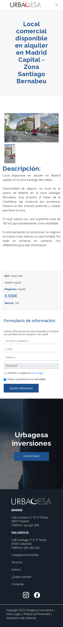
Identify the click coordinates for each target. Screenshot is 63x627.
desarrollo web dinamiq (21, 618)
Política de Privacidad (37, 614)
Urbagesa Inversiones (24, 555)
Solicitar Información (21, 388)
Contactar (17, 584)
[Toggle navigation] (57, 4)
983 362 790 (32, 547)
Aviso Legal (13, 614)
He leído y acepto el (25, 373)
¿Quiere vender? (21, 577)
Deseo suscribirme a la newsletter (26, 379)
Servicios (17, 562)
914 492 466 (31, 525)
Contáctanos (31, 456)
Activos (16, 569)
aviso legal (37, 373)
